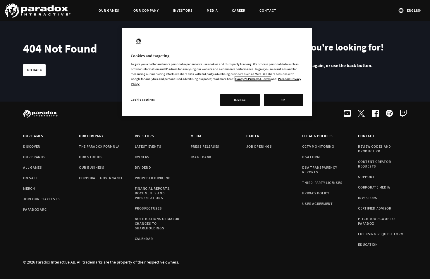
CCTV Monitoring (318, 146)
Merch (29, 188)
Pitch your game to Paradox (376, 221)
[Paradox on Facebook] (375, 113)
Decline (240, 100)
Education (368, 244)
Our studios (91, 157)
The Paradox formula (99, 146)
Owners (142, 157)
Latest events (148, 146)
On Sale (30, 178)
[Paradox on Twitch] (403, 113)
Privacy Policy (315, 193)
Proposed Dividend (153, 178)
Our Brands (34, 157)
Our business (91, 167)
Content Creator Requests (374, 163)
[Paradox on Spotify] (389, 113)
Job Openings (259, 146)
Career (252, 136)
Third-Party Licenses (322, 182)
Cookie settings (143, 99)
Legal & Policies (317, 136)
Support (366, 177)
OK (283, 100)
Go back (34, 70)
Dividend (143, 167)
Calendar (144, 238)
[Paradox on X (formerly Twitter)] (361, 113)
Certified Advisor (374, 208)
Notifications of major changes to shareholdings (157, 223)
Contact (366, 136)
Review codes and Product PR (374, 148)
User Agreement (317, 203)
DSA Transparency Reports (319, 169)
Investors (144, 136)
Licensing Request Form (381, 234)
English (414, 10)
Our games (33, 136)
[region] (217, 72)
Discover (31, 146)
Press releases (205, 146)
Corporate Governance (101, 178)
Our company (91, 136)
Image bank (201, 157)
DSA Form (311, 157)
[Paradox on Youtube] (347, 113)
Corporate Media (374, 187)
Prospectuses (148, 208)
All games (32, 167)
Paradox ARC (35, 209)
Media (196, 136)
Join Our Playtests (41, 199)
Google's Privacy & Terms (253, 79)
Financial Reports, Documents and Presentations (153, 193)
